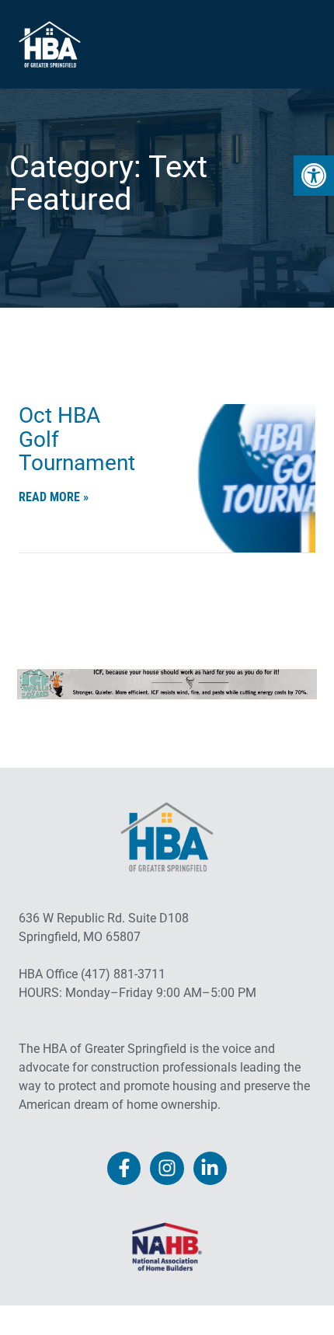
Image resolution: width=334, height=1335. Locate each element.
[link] (314, 175)
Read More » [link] (54, 497)
